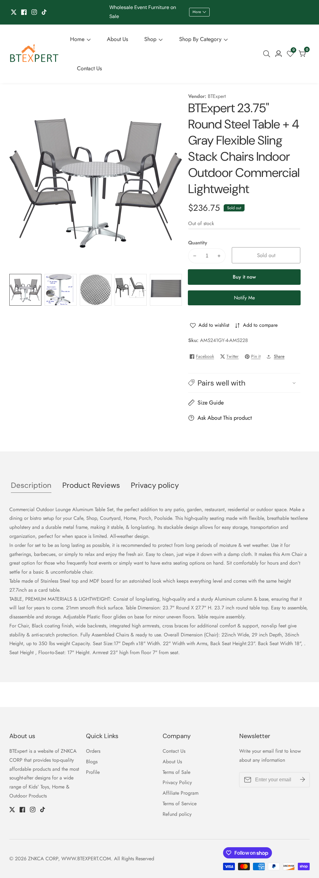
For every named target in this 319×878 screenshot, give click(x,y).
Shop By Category (200, 39)
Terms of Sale (176, 772)
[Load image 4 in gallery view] (131, 290)
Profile (93, 772)
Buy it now (244, 276)
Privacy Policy (177, 782)
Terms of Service (180, 803)
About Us (117, 39)
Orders (93, 751)
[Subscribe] (302, 779)
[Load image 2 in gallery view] (61, 290)
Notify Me (244, 297)
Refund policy (177, 814)
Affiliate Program (180, 793)
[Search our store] (268, 54)
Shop (150, 39)
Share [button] (279, 356)
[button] (244, 382)
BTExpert (217, 96)
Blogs (92, 761)
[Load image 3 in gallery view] (96, 290)
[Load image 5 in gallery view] (166, 290)
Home (77, 39)
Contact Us (89, 68)
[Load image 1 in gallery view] (25, 290)
